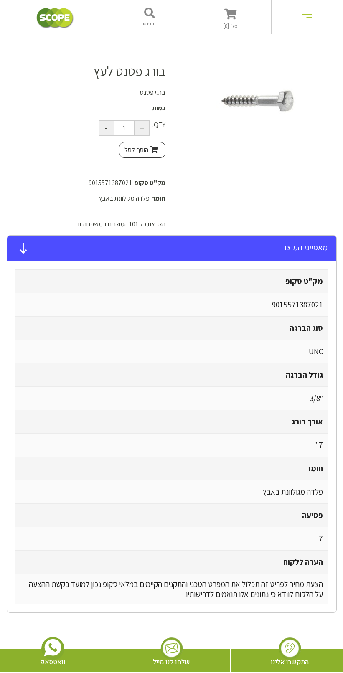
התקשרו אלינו (290, 662)
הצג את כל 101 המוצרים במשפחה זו (121, 224)
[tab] (171, 249)
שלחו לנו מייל (171, 662)
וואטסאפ (53, 662)
